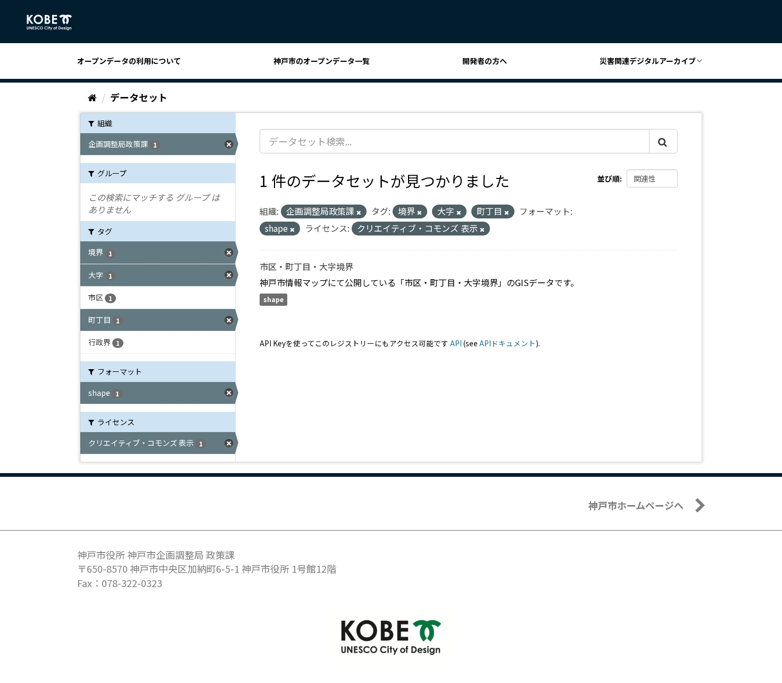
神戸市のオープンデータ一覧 (321, 60)
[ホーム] (92, 97)
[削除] (358, 212)
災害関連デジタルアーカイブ (648, 60)
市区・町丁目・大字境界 (306, 266)
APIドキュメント (507, 343)
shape (273, 299)
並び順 (608, 178)
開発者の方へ (484, 60)
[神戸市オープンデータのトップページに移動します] (55, 22)
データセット (139, 97)
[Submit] (663, 141)
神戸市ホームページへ (636, 505)
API (456, 343)
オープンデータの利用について (129, 60)
